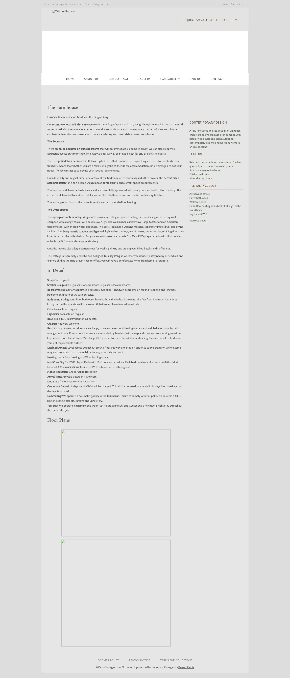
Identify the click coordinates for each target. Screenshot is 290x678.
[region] (145, 52)
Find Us (195, 78)
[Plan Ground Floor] (116, 535)
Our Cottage (118, 78)
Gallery (144, 78)
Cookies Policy (108, 660)
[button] (47, 52)
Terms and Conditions (176, 660)
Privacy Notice (139, 660)
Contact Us (237, 4)
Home (225, 4)
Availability (170, 78)
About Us (91, 78)
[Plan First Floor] (116, 645)
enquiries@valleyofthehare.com (209, 19)
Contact (217, 78)
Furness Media (186, 667)
